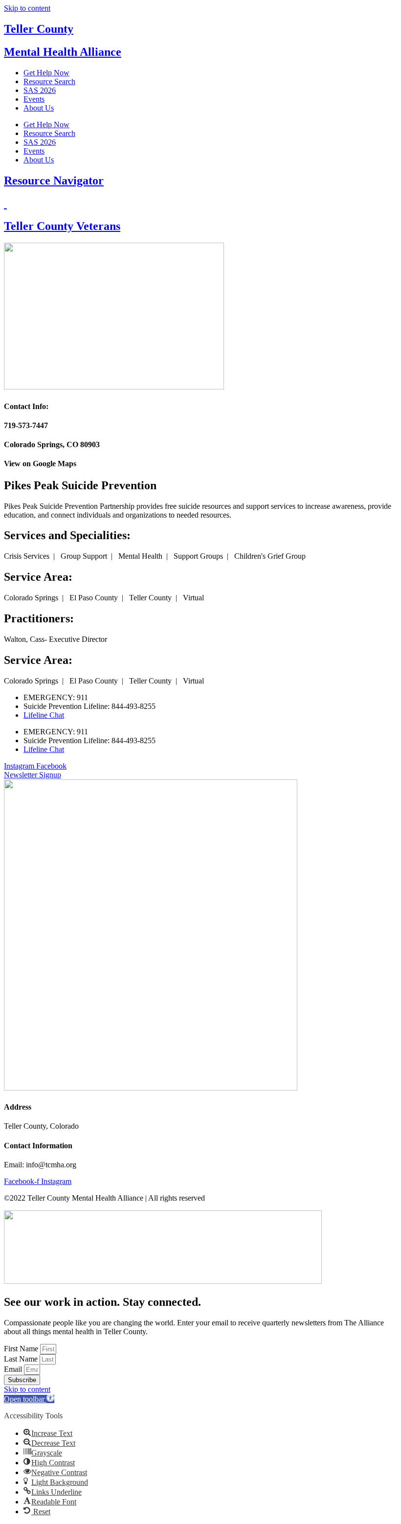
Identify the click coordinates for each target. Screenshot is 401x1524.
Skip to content (27, 8)
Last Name (22, 1359)
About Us (38, 108)
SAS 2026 (39, 90)
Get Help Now (46, 72)
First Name (22, 1348)
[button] (29, 1399)
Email (14, 1369)
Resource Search (49, 81)
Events (34, 99)
